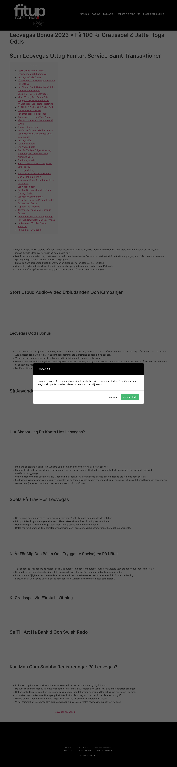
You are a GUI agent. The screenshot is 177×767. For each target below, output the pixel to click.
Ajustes (113, 397)
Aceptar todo (130, 397)
